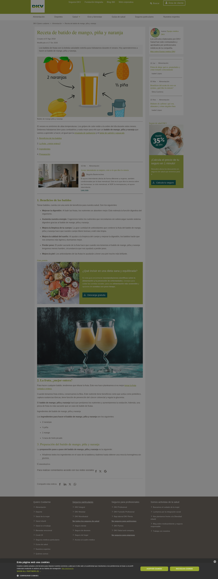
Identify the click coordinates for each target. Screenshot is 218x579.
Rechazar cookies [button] (184, 569)
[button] (76, 571)
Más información (68, 568)
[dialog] (109, 568)
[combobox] (215, 561)
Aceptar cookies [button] (154, 569)
